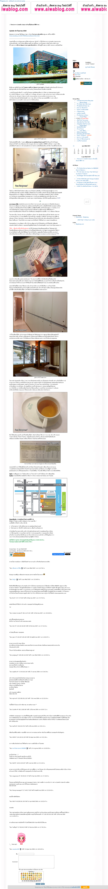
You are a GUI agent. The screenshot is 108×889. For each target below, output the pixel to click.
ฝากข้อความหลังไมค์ (80, 73)
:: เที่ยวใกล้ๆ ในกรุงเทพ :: (82, 120)
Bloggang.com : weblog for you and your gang (12, 1)
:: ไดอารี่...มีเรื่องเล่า (81, 135)
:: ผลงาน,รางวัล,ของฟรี (82, 137)
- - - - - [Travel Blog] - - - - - (83, 116)
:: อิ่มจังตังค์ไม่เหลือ (81, 127)
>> (98, 146)
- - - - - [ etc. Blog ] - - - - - (83, 130)
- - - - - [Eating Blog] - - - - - (83, 125)
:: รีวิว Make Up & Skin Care (83, 104)
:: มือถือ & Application (81, 132)
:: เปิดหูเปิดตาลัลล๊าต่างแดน (83, 124)
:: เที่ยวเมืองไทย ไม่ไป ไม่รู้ (82, 122)
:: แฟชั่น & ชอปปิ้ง (80, 113)
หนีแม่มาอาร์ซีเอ (16, 568)
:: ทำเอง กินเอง (80, 129)
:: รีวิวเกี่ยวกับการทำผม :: (82, 115)
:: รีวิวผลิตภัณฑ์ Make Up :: (83, 106)
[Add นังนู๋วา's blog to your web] (86, 220)
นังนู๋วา (14, 579)
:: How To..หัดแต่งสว (81, 107)
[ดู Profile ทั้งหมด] (90, 67)
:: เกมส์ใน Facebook (81, 140)
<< (73, 146)
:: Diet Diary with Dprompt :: (83, 133)
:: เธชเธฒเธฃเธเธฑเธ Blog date (84, 100)
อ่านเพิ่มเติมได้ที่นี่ (75, 887)
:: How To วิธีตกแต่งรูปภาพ (83, 139)
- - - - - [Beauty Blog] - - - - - (83, 102)
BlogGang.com (80, 224)
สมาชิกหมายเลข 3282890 (19, 748)
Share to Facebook (58, 554)
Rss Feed (77, 74)
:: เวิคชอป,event (80, 111)
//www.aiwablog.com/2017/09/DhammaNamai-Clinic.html (24, 36)
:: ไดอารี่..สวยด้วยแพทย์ (82, 109)
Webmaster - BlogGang (82, 217)
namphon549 (16, 849)
